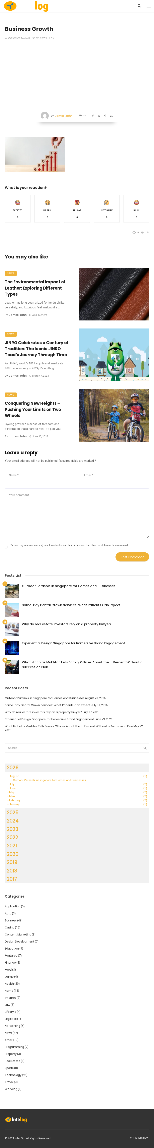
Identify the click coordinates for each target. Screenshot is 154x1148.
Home (9, 991)
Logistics (11, 1019)
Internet (10, 998)
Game (9, 977)
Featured (11, 956)
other (8, 1040)
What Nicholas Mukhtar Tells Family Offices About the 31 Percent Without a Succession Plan (82, 664)
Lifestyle (10, 1012)
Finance (10, 963)
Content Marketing (18, 934)
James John (64, 116)
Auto (8, 913)
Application (12, 906)
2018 (12, 870)
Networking (12, 1026)
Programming (14, 1047)
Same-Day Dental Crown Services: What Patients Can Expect (71, 605)
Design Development (19, 942)
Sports (9, 1068)
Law (7, 1005)
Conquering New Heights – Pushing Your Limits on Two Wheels (33, 409)
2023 (12, 829)
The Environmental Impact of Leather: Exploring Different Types (35, 288)
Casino (9, 927)
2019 (12, 862)
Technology (13, 1075)
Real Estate (12, 1061)
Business (11, 920)
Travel (9, 1082)
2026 (13, 767)
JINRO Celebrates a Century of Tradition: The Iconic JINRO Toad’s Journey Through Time (36, 349)
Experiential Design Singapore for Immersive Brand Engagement (73, 643)
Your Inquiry (139, 1138)
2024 (13, 821)
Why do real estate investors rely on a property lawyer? (66, 624)
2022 (12, 837)
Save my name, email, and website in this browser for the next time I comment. (69, 545)
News (11, 273)
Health (9, 984)
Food (8, 970)
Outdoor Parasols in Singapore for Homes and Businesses (69, 586)
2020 (12, 854)
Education (12, 949)
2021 (12, 845)
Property (11, 1054)
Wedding (11, 1089)
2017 (12, 879)
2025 (12, 812)
